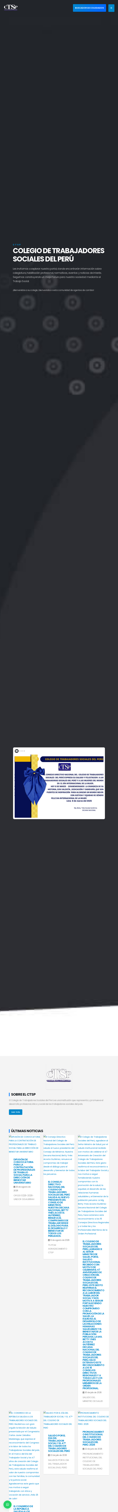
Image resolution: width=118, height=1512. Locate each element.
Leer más (15, 1112)
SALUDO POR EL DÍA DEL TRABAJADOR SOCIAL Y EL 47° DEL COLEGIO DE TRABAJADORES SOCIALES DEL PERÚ (59, 1443)
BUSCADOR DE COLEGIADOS (89, 7)
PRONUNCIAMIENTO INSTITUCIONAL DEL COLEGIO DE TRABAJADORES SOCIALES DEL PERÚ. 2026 (93, 1438)
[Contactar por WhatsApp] (7, 1505)
